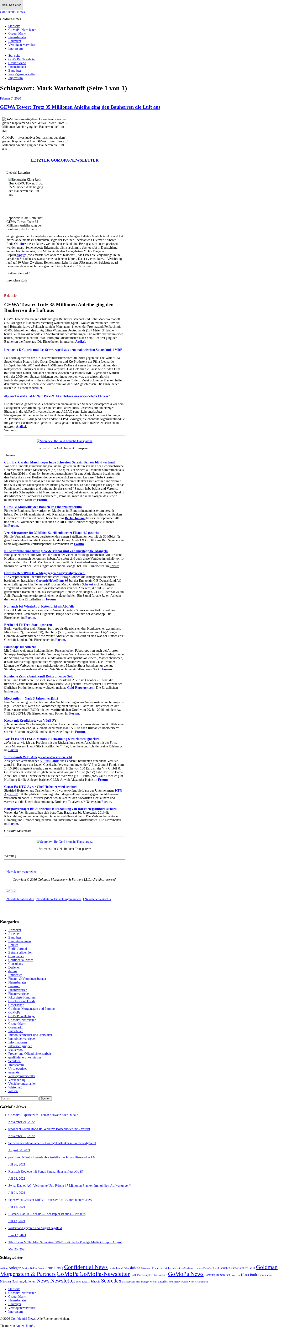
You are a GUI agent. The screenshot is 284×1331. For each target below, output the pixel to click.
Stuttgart (145, 1281)
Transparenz (16, 1065)
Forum (42, 500)
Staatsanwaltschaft (131, 1281)
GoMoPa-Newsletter (22, 29)
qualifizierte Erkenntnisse (24, 1057)
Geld (216, 1268)
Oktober (20, 243)
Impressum (15, 48)
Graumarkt (15, 1027)
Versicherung (17, 1080)
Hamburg (209, 1274)
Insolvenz (235, 1275)
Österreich (203, 1281)
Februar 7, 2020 (10, 98)
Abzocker (14, 930)
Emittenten (15, 975)
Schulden (14, 1061)
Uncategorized (17, 1068)
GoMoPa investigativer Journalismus (149, 1275)
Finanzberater (17, 37)
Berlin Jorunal (17, 948)
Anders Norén (25, 1325)
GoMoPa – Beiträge (21, 1016)
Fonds (199, 1268)
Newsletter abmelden (20, 899)
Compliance (16, 956)
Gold (252, 1268)
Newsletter (62, 1280)
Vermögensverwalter (21, 44)
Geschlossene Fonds (21, 1001)
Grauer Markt (17, 33)
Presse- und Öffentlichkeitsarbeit (29, 1053)
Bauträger (14, 41)
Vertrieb (193, 1282)
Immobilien (15, 1031)
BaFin (33, 1268)
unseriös (13, 1072)
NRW (78, 1281)
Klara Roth (249, 1275)
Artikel (80, 341)
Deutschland (116, 1268)
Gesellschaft (16, 1005)
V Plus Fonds (49, 761)
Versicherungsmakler (22, 1083)
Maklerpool (15, 1050)
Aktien (4, 1268)
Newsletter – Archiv (98, 899)
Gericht (224, 1268)
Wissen (13, 1091)
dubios (12, 971)
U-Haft (153, 1281)
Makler (270, 1275)
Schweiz (95, 1281)
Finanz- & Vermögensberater (27, 978)
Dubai (126, 1268)
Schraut (87, 584)
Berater (13, 945)
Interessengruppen (20, 1046)
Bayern (41, 1268)
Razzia (86, 1281)
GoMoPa (14, 1012)
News (42, 1280)
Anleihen (14, 933)
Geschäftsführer (238, 1268)
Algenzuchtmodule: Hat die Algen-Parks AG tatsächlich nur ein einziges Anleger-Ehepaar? (57, 395)
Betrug (58, 1268)
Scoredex (111, 1280)
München (5, 1281)
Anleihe (25, 1268)
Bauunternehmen (19, 941)
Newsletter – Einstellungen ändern (58, 899)
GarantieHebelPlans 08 (52, 580)
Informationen (17, 1042)
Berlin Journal (75, 518)
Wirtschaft (15, 1087)
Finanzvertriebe (18, 993)
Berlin (49, 1268)
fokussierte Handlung (22, 997)
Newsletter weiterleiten (21, 871)
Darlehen (14, 967)
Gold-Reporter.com (80, 687)
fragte (21, 255)
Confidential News (12, 12)
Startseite (14, 26)
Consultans (15, 963)
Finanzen (14, 986)
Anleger (15, 1268)
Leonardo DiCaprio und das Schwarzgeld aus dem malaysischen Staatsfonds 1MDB (63, 349)
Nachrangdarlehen (24, 1281)
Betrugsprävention (20, 952)
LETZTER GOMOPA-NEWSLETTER (65, 160)
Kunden (262, 1275)
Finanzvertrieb (17, 990)
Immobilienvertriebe (21, 1038)
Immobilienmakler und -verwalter (30, 1035)
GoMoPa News (186, 1274)
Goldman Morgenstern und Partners (31, 1008)
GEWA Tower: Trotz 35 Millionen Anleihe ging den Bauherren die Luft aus (80, 107)
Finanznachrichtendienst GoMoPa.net (173, 1268)
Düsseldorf (146, 1268)
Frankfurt (207, 1268)
